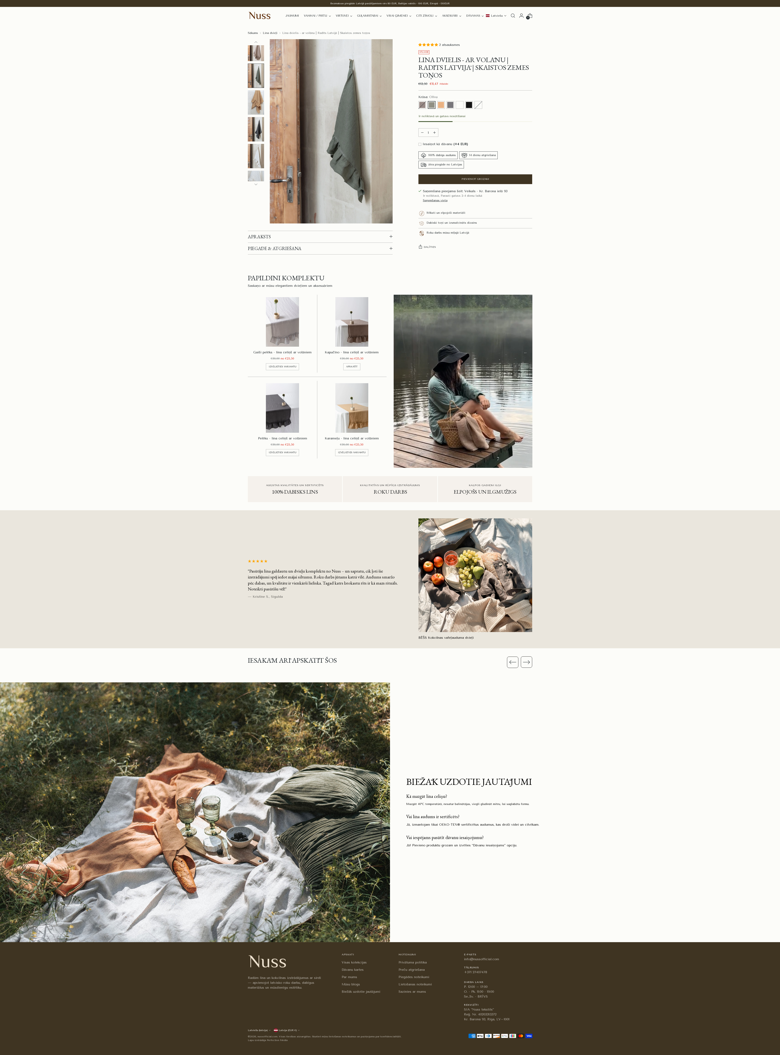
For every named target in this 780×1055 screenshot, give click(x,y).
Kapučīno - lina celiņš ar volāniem (352, 352)
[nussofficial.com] (260, 15)
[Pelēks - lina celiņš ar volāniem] (282, 408)
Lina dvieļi (270, 33)
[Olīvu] (432, 105)
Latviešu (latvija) (258, 1030)
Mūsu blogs (351, 984)
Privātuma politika (413, 962)
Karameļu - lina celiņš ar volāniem (352, 438)
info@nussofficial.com (481, 959)
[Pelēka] (450, 105)
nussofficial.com (267, 1036)
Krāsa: (428, 97)
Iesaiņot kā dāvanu (444, 144)
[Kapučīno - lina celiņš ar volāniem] (351, 322)
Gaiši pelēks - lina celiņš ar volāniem (282, 352)
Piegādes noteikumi (414, 977)
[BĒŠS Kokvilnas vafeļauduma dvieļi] (475, 575)
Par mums (349, 977)
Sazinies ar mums (412, 992)
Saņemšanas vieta (435, 200)
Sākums (253, 33)
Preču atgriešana (412, 970)
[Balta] (460, 105)
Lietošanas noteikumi (415, 984)
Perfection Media (277, 1040)
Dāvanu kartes (353, 970)
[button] (496, 15)
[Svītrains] (478, 105)
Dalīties (430, 247)
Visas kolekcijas (354, 962)
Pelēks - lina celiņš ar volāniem (282, 438)
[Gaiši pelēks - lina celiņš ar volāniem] (282, 322)
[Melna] (469, 105)
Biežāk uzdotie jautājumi (361, 992)
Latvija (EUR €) (288, 1030)
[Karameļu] (441, 105)
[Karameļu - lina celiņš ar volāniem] (351, 408)
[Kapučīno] (422, 105)
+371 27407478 (475, 972)
